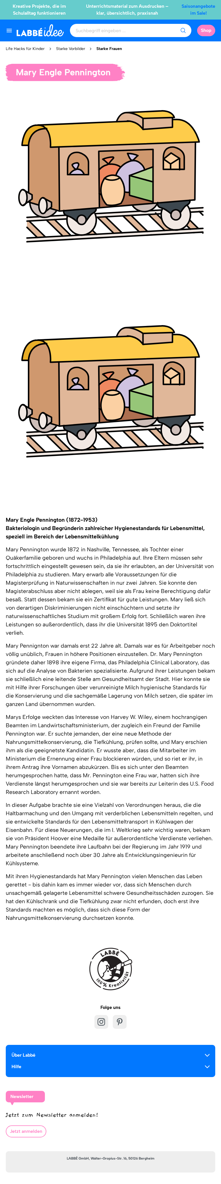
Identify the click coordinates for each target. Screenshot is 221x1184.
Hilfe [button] (16, 1066)
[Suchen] (183, 30)
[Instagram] (101, 1022)
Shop (206, 30)
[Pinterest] (120, 1022)
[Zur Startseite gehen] (40, 30)
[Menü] (9, 30)
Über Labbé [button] (23, 1055)
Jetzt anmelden (26, 1131)
